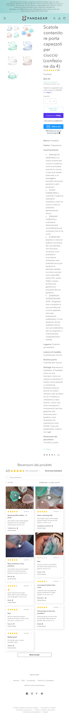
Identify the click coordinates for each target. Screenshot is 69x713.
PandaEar (22, 708)
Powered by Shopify (31, 708)
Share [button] (48, 449)
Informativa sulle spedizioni (32, 712)
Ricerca (16, 681)
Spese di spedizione (50, 82)
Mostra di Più (20, 524)
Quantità (46, 96)
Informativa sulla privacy (24, 710)
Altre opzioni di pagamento (53, 121)
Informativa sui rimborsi (48, 708)
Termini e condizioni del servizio (44, 710)
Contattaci (31, 681)
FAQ (23, 681)
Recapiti (45, 712)
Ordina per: (43, 482)
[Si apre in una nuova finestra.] (17, 528)
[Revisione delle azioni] (31, 511)
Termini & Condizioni (46, 681)
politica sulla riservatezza (34, 685)
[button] (4, 18)
